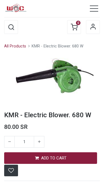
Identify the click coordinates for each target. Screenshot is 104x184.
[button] (11, 27)
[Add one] (39, 141)
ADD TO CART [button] (54, 158)
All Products (15, 46)
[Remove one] (9, 141)
